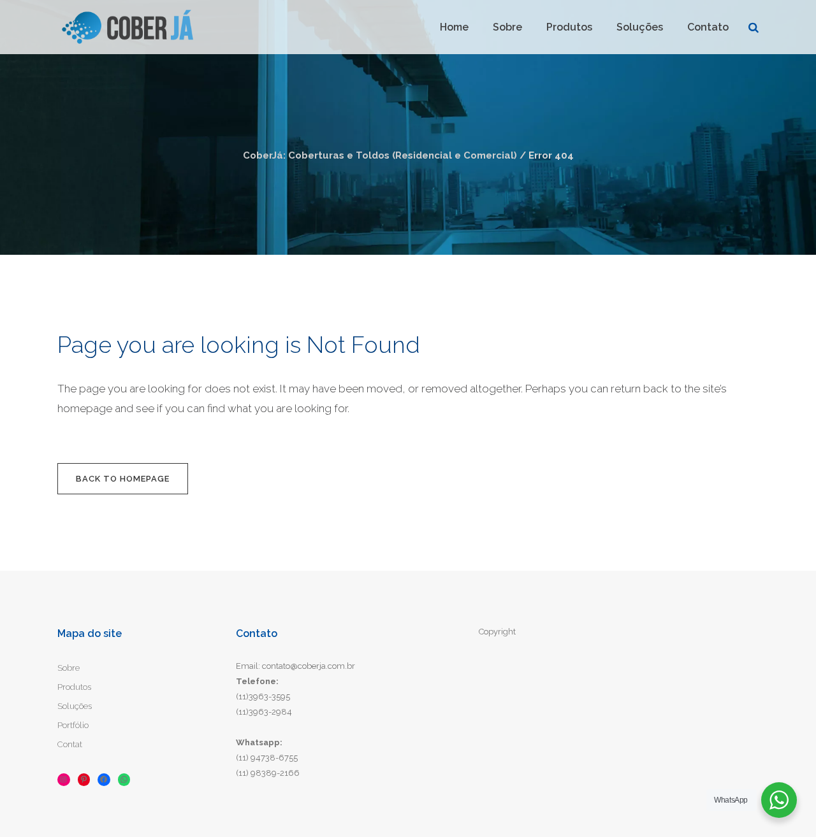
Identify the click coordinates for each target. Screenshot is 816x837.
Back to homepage (123, 478)
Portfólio (73, 725)
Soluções (74, 706)
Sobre (68, 668)
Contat (69, 744)
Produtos (74, 687)
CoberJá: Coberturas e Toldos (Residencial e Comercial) (380, 155)
